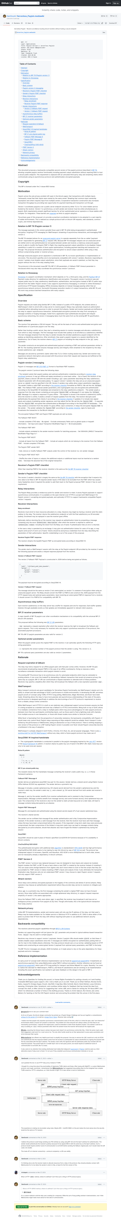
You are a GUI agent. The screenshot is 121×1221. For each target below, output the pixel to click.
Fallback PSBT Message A (33, 137)
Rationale (24, 122)
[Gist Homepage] (7, 3)
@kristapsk (27, 1192)
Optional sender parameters (33, 119)
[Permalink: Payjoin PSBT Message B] (16, 807)
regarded (53, 213)
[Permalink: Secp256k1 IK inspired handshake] (16, 737)
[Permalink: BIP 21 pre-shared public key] (16, 768)
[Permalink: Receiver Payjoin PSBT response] (16, 537)
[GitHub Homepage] (20, 1216)
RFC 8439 (78, 848)
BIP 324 (77, 850)
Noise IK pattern (30, 131)
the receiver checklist (59, 385)
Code (7, 23)
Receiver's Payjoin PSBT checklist (35, 91)
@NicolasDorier (26, 1037)
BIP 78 (94, 170)
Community (58, 1216)
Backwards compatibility (30, 155)
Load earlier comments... (63, 1002)
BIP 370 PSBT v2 (42, 366)
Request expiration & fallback (33, 124)
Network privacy (29, 152)
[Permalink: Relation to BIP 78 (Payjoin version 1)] (16, 226)
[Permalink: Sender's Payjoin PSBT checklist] (16, 473)
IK (36, 744)
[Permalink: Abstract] (16, 165)
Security (46, 1216)
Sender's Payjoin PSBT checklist (34, 93)
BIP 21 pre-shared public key (34, 134)
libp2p (82, 1049)
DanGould (11, 16)
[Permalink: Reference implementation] (16, 956)
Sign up (116, 3)
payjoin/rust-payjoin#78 (80, 961)
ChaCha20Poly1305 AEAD (33, 145)
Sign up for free (22, 1207)
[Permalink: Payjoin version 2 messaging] (16, 362)
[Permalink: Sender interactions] (16, 545)
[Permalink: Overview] (16, 301)
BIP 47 (97, 277)
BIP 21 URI (50, 622)
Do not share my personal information (92, 1216)
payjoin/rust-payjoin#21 (26, 965)
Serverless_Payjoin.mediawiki (30, 16)
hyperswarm (74, 1049)
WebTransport (28, 126)
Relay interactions (29, 96)
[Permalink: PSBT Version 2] (16, 859)
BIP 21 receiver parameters (32, 116)
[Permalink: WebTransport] (16, 686)
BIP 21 (45, 241)
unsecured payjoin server (52, 238)
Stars (30, 23)
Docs (63, 1216)
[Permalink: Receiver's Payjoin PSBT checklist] (16, 465)
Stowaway (22, 277)
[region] (60, 516)
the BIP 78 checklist (67, 477)
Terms (35, 1216)
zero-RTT (92, 741)
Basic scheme (28, 85)
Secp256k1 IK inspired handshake (35, 129)
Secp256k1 (28, 142)
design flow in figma (51, 1017)
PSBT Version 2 (28, 147)
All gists (43, 3)
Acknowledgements (28, 160)
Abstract (24, 68)
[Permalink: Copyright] (16, 181)
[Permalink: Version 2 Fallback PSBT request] (16, 556)
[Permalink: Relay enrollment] (16, 508)
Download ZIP (113, 23)
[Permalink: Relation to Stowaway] (16, 273)
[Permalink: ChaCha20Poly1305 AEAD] (16, 844)
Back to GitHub (52, 3)
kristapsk (24, 1172)
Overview (26, 83)
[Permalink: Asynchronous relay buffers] (16, 601)
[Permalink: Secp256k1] (16, 834)
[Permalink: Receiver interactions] (16, 504)
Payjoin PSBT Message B (33, 139)
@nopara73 (25, 1011)
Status (51, 1216)
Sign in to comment (75, 1206)
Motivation (25, 73)
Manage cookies (76, 1216)
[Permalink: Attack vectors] (16, 879)
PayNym (92, 277)
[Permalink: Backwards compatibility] (16, 923)
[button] (102, 23)
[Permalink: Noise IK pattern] (16, 750)
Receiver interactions (30, 99)
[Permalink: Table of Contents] (18, 64)
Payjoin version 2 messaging (33, 88)
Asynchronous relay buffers (32, 114)
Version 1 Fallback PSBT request (36, 111)
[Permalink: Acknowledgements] (16, 974)
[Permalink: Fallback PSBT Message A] (16, 778)
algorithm (58, 848)
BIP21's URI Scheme (63, 929)
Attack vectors (28, 150)
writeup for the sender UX (29, 1017)
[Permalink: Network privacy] (16, 908)
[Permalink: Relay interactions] (16, 489)
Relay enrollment (30, 101)
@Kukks (23, 1030)
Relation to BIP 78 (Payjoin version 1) (36, 75)
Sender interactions (30, 106)
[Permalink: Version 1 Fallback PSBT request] (16, 587)
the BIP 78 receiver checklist (78, 469)
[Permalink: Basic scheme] (16, 320)
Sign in (108, 3)
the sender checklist (73, 408)
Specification (25, 81)
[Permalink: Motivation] (16, 191)
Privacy (40, 1216)
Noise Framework (29, 744)
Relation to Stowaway (30, 78)
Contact (69, 1216)
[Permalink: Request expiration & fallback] (16, 663)
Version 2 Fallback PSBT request (36, 108)
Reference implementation (30, 158)
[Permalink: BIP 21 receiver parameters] (16, 612)
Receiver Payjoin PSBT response (35, 103)
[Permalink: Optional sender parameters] (16, 639)
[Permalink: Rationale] (16, 657)
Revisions (18, 23)
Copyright (24, 70)
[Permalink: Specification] (16, 295)
